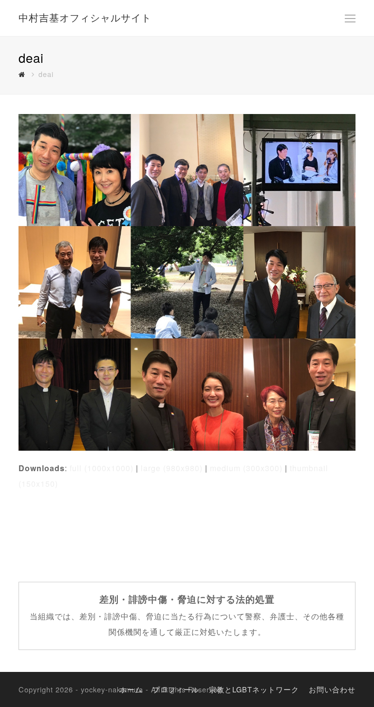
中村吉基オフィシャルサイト (85, 17)
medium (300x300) (246, 468)
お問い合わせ (332, 689)
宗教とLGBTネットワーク (254, 689)
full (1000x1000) (101, 468)
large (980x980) (172, 468)
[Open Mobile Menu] (350, 18)
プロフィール (175, 689)
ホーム (131, 689)
